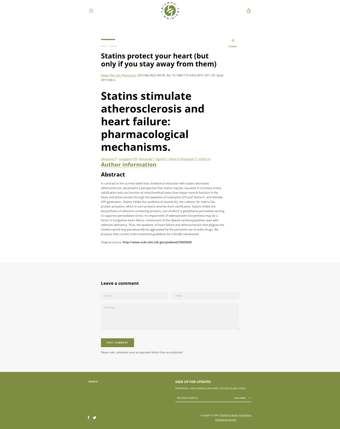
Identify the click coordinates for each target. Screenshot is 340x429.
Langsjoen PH (128, 159)
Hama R (174, 159)
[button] (129, 164)
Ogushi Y (161, 159)
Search (93, 381)
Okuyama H (108, 159)
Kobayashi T (188, 159)
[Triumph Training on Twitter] (94, 417)
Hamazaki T (146, 159)
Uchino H (204, 159)
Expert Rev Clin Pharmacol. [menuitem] (119, 75)
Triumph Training (229, 415)
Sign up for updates (193, 382)
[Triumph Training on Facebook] (88, 417)
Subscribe (240, 398)
